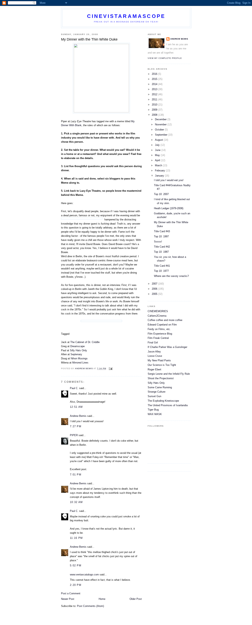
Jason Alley (154, 351)
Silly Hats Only (78, 350)
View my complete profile (165, 58)
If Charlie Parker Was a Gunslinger (167, 347)
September (161, 134)
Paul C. (74, 388)
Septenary (76, 354)
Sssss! (158, 241)
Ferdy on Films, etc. (159, 329)
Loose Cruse (155, 355)
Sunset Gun (154, 396)
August (159, 139)
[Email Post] (110, 369)
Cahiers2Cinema (157, 315)
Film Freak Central (158, 338)
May (158, 155)
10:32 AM (76, 502)
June (158, 150)
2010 (155, 104)
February (160, 170)
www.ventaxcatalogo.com (84, 574)
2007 (155, 283)
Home (102, 598)
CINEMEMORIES (158, 311)
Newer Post (67, 598)
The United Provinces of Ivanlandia (168, 405)
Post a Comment (70, 593)
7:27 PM (75, 426)
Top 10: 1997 (161, 236)
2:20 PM (75, 584)
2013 (155, 89)
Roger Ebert (154, 369)
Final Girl (153, 342)
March (159, 165)
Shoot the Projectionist (161, 378)
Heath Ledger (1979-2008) (168, 208)
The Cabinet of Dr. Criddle (85, 342)
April (158, 160)
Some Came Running (160, 387)
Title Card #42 (162, 246)
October (160, 129)
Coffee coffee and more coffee (165, 320)
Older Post (136, 598)
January (160, 175)
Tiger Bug (153, 409)
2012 (155, 94)
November (161, 124)
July (157, 144)
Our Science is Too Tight (162, 364)
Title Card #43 (162, 231)
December (161, 119)
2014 (155, 84)
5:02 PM (75, 565)
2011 (155, 99)
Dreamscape (77, 346)
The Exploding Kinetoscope (163, 400)
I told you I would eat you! (168, 180)
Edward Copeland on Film (162, 324)
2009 (155, 109)
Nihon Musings (79, 358)
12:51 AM (76, 406)
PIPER (74, 435)
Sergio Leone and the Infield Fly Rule (169, 373)
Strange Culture (156, 391)
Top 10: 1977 (161, 270)
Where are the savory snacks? (171, 276)
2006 (155, 288)
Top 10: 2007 (161, 194)
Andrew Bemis (78, 415)
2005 (155, 293)
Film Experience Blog (160, 333)
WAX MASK (155, 414)
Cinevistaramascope (126, 16)
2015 (155, 79)
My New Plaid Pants (159, 360)
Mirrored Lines (80, 362)
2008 (155, 114)
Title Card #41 (162, 265)
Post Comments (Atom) (90, 606)
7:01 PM (75, 474)
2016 (155, 73)
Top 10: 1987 (161, 251)
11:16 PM (76, 537)
